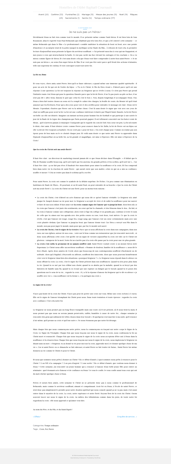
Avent (41, 14)
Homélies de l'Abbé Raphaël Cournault (85, 7)
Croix (41, 429)
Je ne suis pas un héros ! (85, 32)
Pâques (133, 14)
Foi (46, 429)
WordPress (97, 458)
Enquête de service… (126, 417)
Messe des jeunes (104, 14)
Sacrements (71, 18)
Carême (55, 14)
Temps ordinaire (102, 18)
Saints (85, 18)
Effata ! (37, 417)
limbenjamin (83, 458)
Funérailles (71, 14)
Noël (121, 14)
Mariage (86, 14)
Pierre (51, 429)
